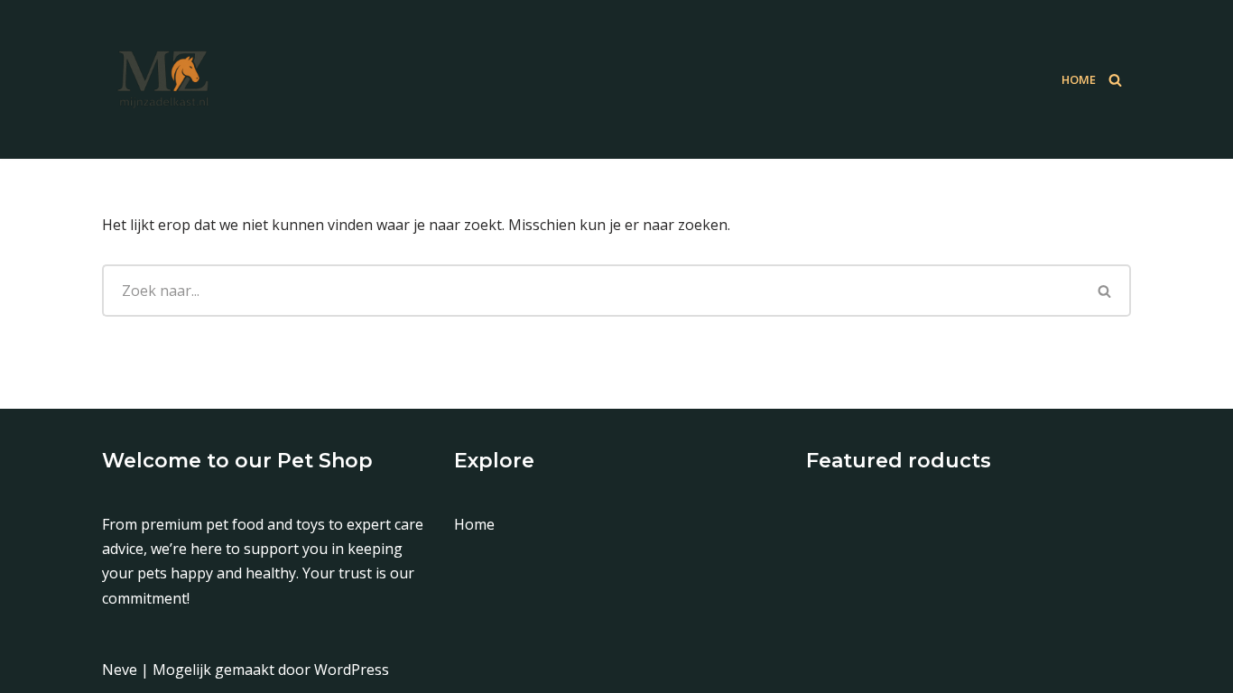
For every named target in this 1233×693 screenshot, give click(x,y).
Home (1078, 79)
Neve (119, 669)
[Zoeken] (1115, 80)
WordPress (351, 669)
